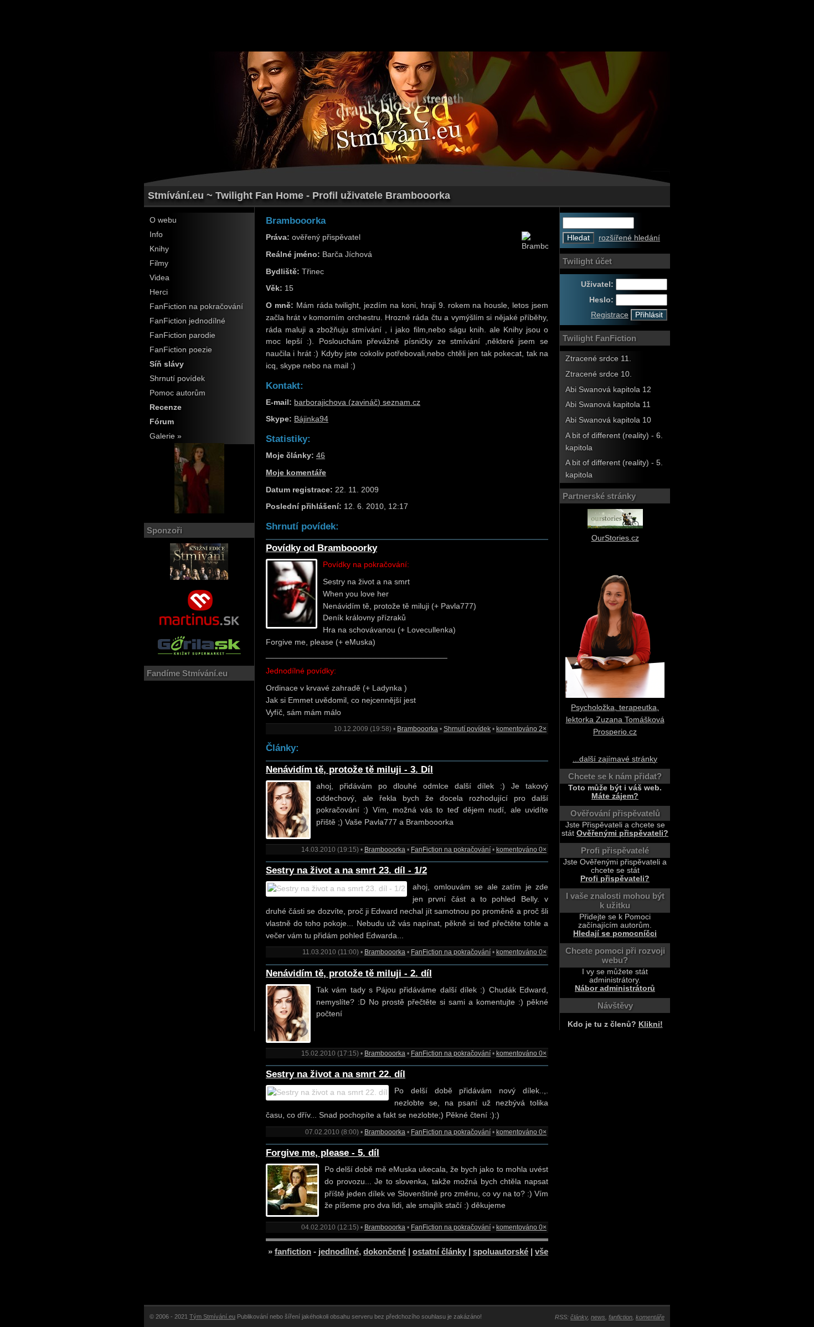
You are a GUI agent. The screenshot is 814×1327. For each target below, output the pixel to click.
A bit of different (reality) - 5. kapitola (614, 469)
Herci (159, 292)
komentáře (650, 1317)
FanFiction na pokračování (196, 306)
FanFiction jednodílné (187, 321)
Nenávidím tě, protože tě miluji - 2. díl (349, 973)
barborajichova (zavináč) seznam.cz (357, 402)
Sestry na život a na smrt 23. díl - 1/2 (346, 870)
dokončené (384, 1251)
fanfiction (293, 1251)
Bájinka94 (311, 419)
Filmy (159, 263)
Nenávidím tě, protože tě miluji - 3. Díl (349, 769)
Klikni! (650, 1024)
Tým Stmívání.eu (212, 1316)
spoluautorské (500, 1251)
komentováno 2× (521, 729)
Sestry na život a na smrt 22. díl (335, 1074)
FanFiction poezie (181, 350)
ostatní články (439, 1251)
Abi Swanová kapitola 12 (608, 389)
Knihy (159, 249)
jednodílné (338, 1251)
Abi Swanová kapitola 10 (608, 420)
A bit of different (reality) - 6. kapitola (614, 441)
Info (156, 234)
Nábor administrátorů (615, 988)
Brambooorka (417, 729)
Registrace (609, 315)
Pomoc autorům (177, 393)
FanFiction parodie (182, 335)
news (598, 1317)
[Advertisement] (407, 25)
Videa (159, 278)
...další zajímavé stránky (615, 759)
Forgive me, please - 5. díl (322, 1153)
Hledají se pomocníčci (615, 933)
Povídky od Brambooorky (321, 548)
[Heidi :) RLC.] (199, 511)
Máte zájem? (614, 796)
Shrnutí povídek (177, 378)
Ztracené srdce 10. (598, 374)
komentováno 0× (521, 849)
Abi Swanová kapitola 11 (608, 404)
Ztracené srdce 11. (598, 358)
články (579, 1317)
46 (320, 455)
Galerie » (166, 436)
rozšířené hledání (629, 238)
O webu (163, 220)
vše (541, 1251)
